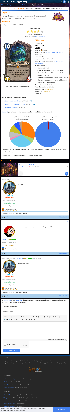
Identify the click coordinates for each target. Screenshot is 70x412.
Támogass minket (8, 398)
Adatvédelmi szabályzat (9, 406)
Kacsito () (9, 196)
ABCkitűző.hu (7, 382)
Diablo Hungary (7, 384)
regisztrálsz (18, 300)
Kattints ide (5, 112)
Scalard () (9, 239)
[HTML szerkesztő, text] (35, 330)
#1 (67, 179)
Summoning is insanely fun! (13, 101)
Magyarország (15, 2)
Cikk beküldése (7, 395)
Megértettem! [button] (61, 409)
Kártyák (3, 5)
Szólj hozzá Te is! (40, 37)
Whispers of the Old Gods (26, 165)
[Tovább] (66, 174)
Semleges (9, 5)
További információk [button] (19, 410)
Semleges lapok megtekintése (54, 52)
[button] (1, 1)
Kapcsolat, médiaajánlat (9, 400)
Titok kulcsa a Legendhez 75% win (15, 104)
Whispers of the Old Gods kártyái (21, 5)
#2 (67, 222)
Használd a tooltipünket (9, 403)
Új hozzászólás (63, 217)
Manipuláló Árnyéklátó (11, 107)
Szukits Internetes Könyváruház (11, 379)
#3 (67, 258)
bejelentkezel (7, 300)
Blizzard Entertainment (9, 387)
